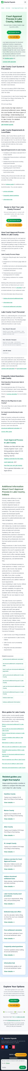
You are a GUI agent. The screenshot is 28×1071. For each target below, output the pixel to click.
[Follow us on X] (10, 1047)
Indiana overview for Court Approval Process (13, 860)
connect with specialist (9, 61)
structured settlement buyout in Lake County (13, 681)
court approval (8, 462)
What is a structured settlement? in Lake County (13, 725)
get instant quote (7, 124)
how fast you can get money (13, 465)
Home (2, 8)
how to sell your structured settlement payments (13, 670)
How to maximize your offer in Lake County (13, 759)
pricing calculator (8, 191)
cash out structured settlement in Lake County (13, 687)
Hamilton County (9, 794)
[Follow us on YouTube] (2, 1047)
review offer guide (6, 431)
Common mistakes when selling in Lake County (12, 738)
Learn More (14, 1000)
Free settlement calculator (13, 930)
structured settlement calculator (12, 306)
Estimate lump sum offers (12, 912)
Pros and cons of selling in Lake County (12, 763)
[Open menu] (25, 2)
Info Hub (8, 8)
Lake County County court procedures (13, 895)
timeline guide (9, 58)
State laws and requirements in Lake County (13, 767)
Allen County (8, 827)
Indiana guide (10, 184)
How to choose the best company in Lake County (13, 734)
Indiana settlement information (11, 702)
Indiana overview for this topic (13, 458)
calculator (19, 287)
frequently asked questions (11, 195)
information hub (7, 199)
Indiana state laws (8, 697)
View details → (9, 802)
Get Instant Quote (14, 32)
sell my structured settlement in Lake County (13, 676)
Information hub (9, 963)
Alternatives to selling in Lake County (12, 742)
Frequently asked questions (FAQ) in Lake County (13, 751)
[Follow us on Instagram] (13, 1047)
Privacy (8, 1063)
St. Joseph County (10, 843)
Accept (22, 1067)
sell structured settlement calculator (13, 659)
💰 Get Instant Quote (14, 220)
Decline (4, 1067)
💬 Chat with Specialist (14, 225)
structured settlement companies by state (13, 664)
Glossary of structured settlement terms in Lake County (13, 755)
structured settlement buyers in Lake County (13, 693)
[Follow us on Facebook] (6, 1047)
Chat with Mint (14, 37)
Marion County (9, 810)
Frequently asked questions (13, 946)
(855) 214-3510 (21, 1017)
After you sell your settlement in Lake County (14, 746)
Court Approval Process (17, 8)
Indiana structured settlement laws (13, 298)
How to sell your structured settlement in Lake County (13, 729)
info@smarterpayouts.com (14, 1020)
